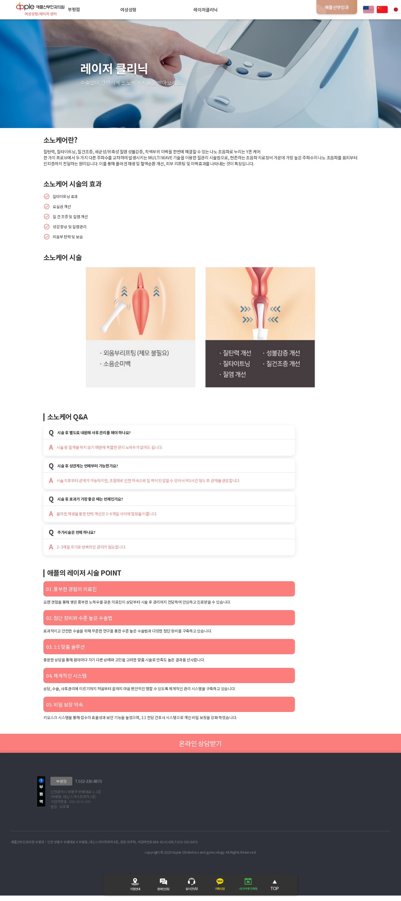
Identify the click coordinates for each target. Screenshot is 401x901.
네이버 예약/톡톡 (248, 888)
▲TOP (274, 884)
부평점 (61, 781)
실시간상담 (191, 888)
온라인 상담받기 (200, 743)
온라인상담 (163, 889)
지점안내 (135, 889)
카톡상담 (220, 888)
